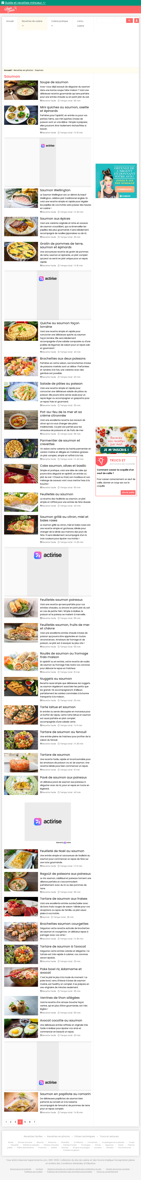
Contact (39, 1169)
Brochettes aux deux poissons (63, 358)
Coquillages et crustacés (113, 1142)
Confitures (78, 1142)
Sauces (65, 1147)
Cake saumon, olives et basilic (63, 466)
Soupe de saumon (54, 82)
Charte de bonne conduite (118, 1169)
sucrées (97, 1147)
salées (54, 1147)
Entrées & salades (31, 1145)
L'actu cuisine (80, 23)
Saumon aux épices (55, 218)
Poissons (42, 1147)
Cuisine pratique (59, 21)
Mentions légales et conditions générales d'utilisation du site (74, 1169)
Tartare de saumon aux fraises (63, 899)
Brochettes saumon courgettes (64, 924)
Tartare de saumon (55, 755)
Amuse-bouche (25, 1142)
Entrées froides (70, 1145)
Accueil (9, 21)
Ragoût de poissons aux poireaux (65, 874)
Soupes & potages (81, 1147)
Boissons (52, 1142)
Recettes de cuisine (32, 21)
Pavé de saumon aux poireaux (63, 777)
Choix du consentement (107, 1171)
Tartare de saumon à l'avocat (63, 946)
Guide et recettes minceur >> (25, 3)
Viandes (109, 1147)
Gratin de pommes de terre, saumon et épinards (61, 245)
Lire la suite (128, 492)
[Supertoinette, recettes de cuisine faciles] (10, 9)
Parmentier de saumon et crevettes (60, 442)
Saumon (39, 70)
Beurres (40, 1142)
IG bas (98, 1145)
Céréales (65, 1142)
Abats (10, 1142)
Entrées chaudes (51, 1145)
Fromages (85, 1145)
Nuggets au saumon (56, 679)
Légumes (109, 1145)
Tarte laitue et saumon (58, 707)
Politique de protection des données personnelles (69, 1171)
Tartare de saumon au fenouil (63, 732)
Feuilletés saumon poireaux (61, 600)
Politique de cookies (34, 1171)
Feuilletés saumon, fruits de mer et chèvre (65, 626)
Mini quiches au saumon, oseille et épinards (64, 109)
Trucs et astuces (109, 1136)
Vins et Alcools (124, 1147)
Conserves (92, 1142)
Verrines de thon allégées (60, 998)
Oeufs (121, 1145)
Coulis (131, 1142)
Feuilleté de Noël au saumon (62, 851)
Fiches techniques (84, 1136)
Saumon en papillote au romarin (65, 1094)
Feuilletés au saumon (56, 494)
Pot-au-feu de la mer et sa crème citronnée (61, 414)
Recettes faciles (33, 1136)
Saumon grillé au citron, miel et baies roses (64, 519)
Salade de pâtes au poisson (61, 383)
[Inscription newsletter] (116, 440)
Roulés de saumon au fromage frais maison (64, 655)
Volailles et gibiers (71, 1150)
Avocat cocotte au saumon (61, 1020)
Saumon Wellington (55, 190)
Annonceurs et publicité (20, 1169)
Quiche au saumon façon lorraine (59, 325)
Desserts (15, 1145)
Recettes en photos (23, 70)
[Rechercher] (129, 20)
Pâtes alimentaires (25, 1147)
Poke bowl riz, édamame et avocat (61, 971)
